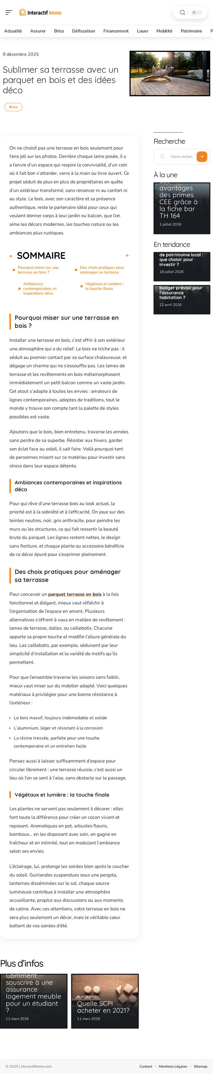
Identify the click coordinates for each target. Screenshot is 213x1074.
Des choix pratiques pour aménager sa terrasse (102, 270)
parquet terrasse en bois (75, 594)
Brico (13, 107)
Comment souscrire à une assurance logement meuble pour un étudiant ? (33, 992)
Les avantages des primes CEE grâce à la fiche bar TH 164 (178, 198)
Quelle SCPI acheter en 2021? (103, 1006)
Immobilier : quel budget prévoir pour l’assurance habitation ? (180, 290)
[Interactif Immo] (40, 12)
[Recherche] (182, 12)
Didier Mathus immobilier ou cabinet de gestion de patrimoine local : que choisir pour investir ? (181, 252)
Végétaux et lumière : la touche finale (104, 286)
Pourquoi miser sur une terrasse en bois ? (38, 270)
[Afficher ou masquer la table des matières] (97, 255)
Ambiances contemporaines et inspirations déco (40, 288)
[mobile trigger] (10, 12)
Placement (87, 997)
